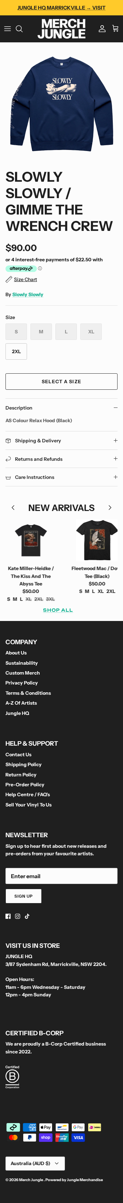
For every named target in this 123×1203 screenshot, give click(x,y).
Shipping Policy (23, 764)
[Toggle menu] (7, 28)
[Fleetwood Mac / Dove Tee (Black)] (91, 540)
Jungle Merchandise (85, 1179)
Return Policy (21, 775)
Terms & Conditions (28, 693)
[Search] (22, 28)
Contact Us (18, 754)
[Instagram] (17, 916)
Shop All (58, 610)
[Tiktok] (27, 916)
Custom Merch (22, 673)
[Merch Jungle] (61, 29)
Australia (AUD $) (30, 1163)
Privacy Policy (21, 683)
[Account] (100, 28)
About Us (16, 653)
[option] (61, 103)
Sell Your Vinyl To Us (28, 805)
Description (18, 408)
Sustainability (21, 663)
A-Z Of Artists (21, 703)
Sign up (23, 896)
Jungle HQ (17, 713)
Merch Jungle (31, 1179)
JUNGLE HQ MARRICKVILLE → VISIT (61, 7)
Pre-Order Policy (24, 785)
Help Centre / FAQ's (27, 794)
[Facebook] (8, 916)
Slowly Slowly (27, 294)
